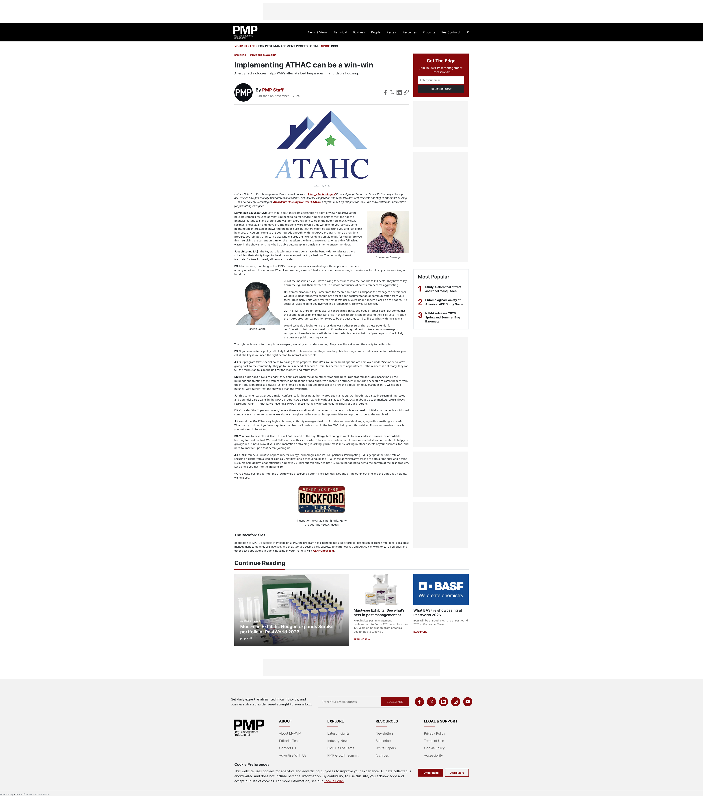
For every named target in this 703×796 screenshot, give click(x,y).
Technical (340, 32)
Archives (382, 755)
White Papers (386, 748)
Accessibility (433, 755)
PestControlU (450, 32)
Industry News (338, 741)
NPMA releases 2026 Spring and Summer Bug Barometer (442, 317)
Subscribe (395, 702)
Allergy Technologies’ (322, 194)
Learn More (457, 772)
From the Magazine (263, 55)
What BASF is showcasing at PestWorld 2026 (437, 612)
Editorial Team (289, 741)
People (375, 32)
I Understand (431, 772)
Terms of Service (24, 794)
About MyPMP (290, 733)
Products (429, 32)
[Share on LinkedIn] (399, 92)
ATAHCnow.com (323, 550)
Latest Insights (338, 733)
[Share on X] (392, 92)
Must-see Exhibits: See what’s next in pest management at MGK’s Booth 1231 (379, 615)
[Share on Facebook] (385, 92)
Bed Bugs (240, 55)
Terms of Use (434, 741)
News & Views (318, 32)
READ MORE (361, 639)
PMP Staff (273, 90)
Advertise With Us (292, 755)
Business (359, 32)
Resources (410, 32)
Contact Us (287, 748)
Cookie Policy (434, 748)
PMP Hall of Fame (340, 748)
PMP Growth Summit (342, 755)
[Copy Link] (406, 92)
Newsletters (385, 733)
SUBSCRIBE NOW (441, 89)
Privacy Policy (434, 733)
